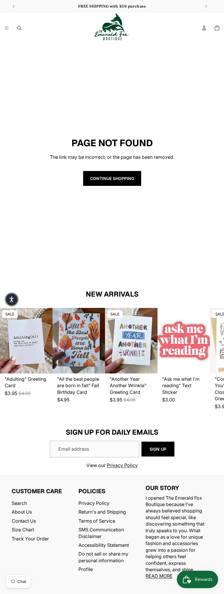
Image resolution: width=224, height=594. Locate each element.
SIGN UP (158, 449)
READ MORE (159, 576)
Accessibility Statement (103, 545)
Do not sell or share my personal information (103, 557)
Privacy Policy (122, 465)
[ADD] (43, 364)
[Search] (19, 28)
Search (19, 503)
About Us (22, 512)
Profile (85, 569)
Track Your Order (30, 539)
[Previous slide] (13, 6)
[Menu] (6, 28)
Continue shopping (112, 178)
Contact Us (24, 521)
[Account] (204, 28)
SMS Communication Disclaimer (101, 533)
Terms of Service (96, 521)
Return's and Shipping (102, 512)
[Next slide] (206, 6)
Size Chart (23, 530)
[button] (12, 299)
